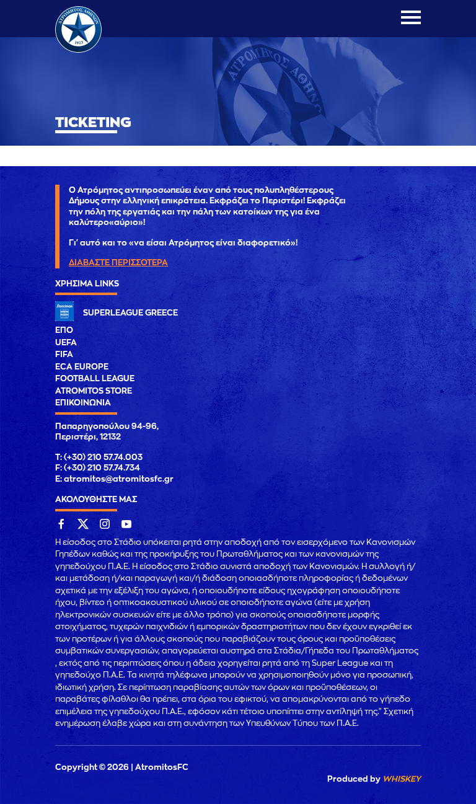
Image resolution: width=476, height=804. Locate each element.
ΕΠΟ (64, 330)
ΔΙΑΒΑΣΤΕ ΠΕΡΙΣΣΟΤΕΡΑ (118, 262)
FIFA (64, 354)
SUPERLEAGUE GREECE (130, 313)
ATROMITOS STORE (93, 391)
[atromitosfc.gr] (78, 51)
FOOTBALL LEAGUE (94, 378)
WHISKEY (401, 779)
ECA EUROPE (81, 367)
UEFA (66, 342)
